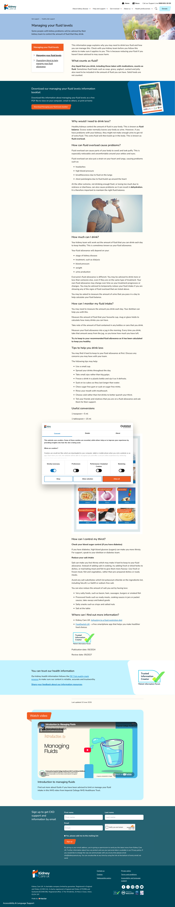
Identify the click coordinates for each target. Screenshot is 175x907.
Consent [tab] (57, 433)
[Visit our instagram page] (132, 887)
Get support (35, 19)
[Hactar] (42, 899)
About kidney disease (80, 9)
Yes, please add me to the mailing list (82, 836)
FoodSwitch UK (83, 624)
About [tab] (118, 433)
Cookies (100, 874)
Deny (58, 479)
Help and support (99, 9)
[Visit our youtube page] (142, 887)
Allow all (117, 479)
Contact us (101, 871)
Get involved (114, 9)
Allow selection (87, 479)
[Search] (156, 8)
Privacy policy (126, 871)
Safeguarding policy (104, 878)
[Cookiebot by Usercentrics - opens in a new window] (122, 426)
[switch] (76, 470)
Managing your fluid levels (48, 55)
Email (66, 823)
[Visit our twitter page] (128, 887)
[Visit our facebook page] (123, 887)
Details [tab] (87, 433)
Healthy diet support (48, 19)
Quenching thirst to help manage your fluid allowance (47, 63)
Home (127, 3)
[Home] (10, 7)
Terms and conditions (129, 874)
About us (127, 9)
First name (68, 812)
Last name (109, 812)
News (137, 3)
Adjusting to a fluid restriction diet (106, 620)
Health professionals (142, 9)
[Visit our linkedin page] (137, 887)
